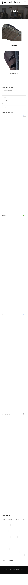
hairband (20, 528)
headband (16, 531)
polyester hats (6, 542)
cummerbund (19, 525)
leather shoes (11, 534)
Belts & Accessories (8, 90)
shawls (17, 548)
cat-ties (4, 522)
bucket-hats (10, 519)
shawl (12, 548)
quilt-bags (13, 542)
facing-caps (5, 528)
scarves (9, 545)
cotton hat (19, 522)
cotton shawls (6, 525)
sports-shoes (13, 554)
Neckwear (6, 103)
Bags (4, 519)
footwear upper (13, 528)
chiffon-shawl (11, 522)
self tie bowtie (5, 548)
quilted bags (20, 542)
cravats (13, 525)
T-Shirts (5, 107)
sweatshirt (21, 554)
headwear (22, 531)
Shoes (11, 551)
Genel (5, 97)
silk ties (16, 551)
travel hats (5, 557)
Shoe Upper (14, 45)
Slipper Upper (14, 73)
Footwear (6, 94)
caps (23, 519)
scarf (4, 545)
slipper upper (5, 554)
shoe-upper (5, 551)
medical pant (19, 534)
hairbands (5, 531)
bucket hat (17, 519)
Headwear (6, 100)
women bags (11, 560)
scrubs (15, 545)
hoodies (4, 534)
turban (11, 557)
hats (10, 531)
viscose (4, 560)
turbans (17, 557)
